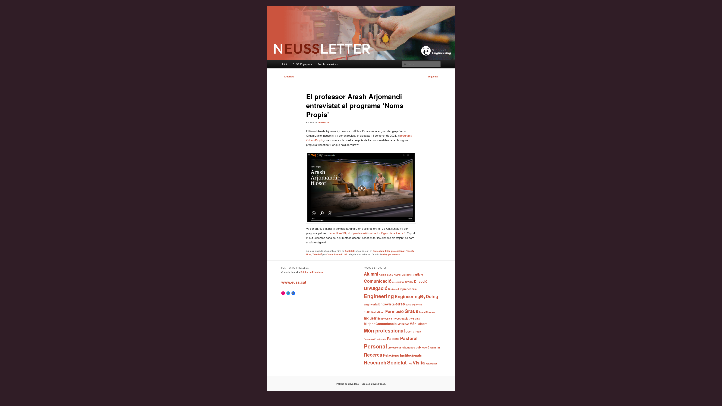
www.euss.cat (293, 282)
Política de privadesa (347, 384)
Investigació (401, 318)
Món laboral (419, 323)
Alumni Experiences (404, 274)
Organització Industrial (375, 339)
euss (400, 304)
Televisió (317, 254)
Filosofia (410, 251)
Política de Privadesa (311, 272)
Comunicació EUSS (336, 254)
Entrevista (378, 251)
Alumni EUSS (386, 274)
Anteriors (287, 76)
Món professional (384, 330)
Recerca (373, 354)
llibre (308, 254)
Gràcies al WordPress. (374, 384)
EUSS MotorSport (374, 312)
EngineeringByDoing (416, 296)
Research (375, 362)
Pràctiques (408, 347)
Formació (394, 311)
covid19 (409, 281)
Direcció (420, 281)
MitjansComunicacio (380, 323)
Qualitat (435, 347)
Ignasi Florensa (427, 312)
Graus (411, 311)
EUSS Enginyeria (302, 64)
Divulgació (376, 288)
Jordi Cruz (414, 318)
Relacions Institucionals (402, 355)
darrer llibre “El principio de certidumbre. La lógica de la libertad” (366, 233)
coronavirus (398, 281)
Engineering (379, 296)
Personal (375, 346)
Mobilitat (403, 324)
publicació (422, 347)
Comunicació (377, 281)
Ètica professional (394, 251)
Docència (392, 289)
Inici (284, 64)
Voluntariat (431, 363)
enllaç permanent (390, 254)
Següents (434, 76)
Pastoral (409, 338)
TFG (409, 363)
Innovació (386, 318)
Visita (419, 362)
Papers (393, 338)
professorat (394, 347)
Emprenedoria (407, 289)
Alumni (371, 274)
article (418, 274)
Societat (349, 251)
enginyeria (371, 304)
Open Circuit (413, 331)
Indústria (372, 318)
